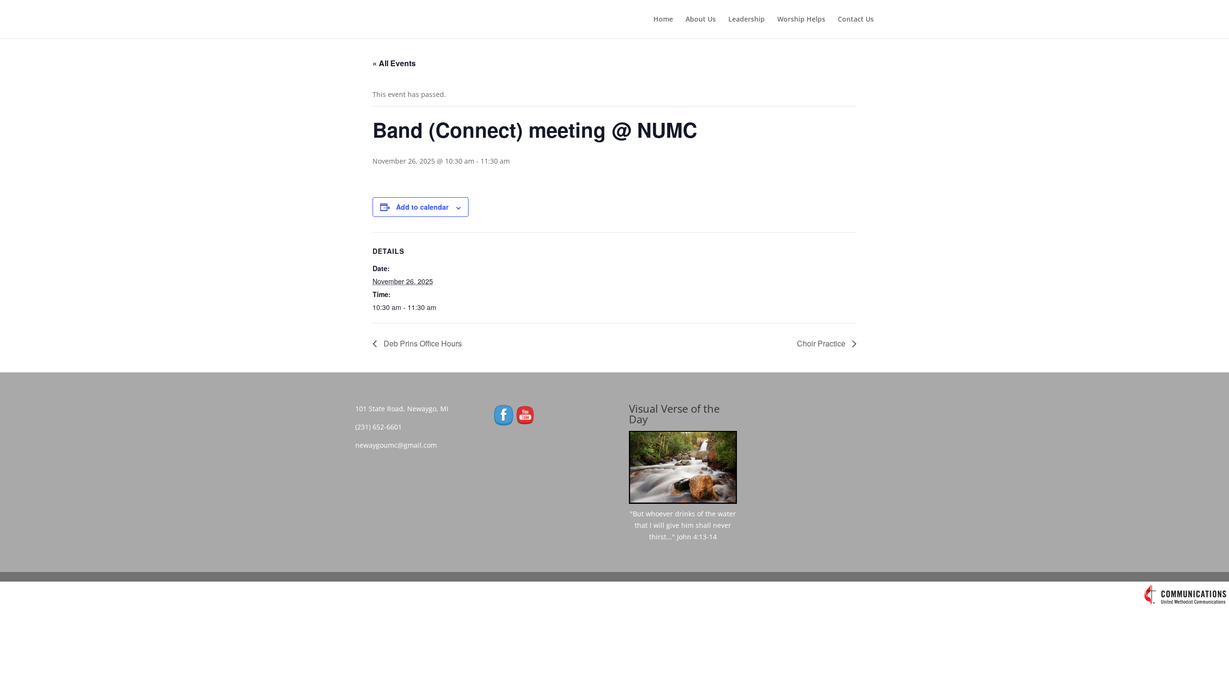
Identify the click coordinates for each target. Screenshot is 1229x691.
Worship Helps (801, 20)
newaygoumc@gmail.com (399, 445)
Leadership (746, 20)
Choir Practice (822, 343)
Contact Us (856, 20)
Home (663, 20)
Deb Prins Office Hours (422, 343)
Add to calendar (422, 207)
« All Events (394, 63)
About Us (701, 20)
